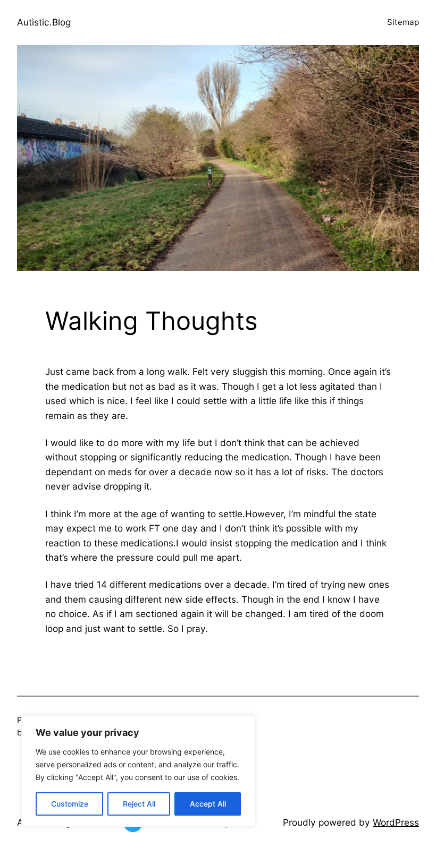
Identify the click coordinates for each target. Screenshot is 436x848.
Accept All (208, 803)
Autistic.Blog (44, 22)
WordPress (396, 822)
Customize (69, 803)
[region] (138, 771)
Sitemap (403, 22)
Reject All (139, 803)
